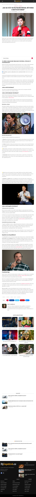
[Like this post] (7, 300)
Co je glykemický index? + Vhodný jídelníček (10, 355)
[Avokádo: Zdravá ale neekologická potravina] (26, 322)
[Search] (33, 1)
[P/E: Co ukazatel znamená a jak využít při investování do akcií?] (10, 322)
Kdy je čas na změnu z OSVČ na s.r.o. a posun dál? (17, 406)
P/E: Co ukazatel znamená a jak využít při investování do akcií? (20, 443)
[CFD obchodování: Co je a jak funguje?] (4, 455)
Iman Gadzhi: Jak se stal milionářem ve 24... (10, 341)
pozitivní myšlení (22, 218)
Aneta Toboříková (14, 11)
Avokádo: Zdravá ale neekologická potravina (26, 328)
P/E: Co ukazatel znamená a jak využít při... (10, 328)
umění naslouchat (19, 246)
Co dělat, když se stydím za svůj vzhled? (30, 475)
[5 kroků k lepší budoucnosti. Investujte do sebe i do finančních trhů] (4, 402)
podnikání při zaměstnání (25, 283)
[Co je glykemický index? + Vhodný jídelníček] (10, 349)
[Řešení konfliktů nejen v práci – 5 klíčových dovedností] (21, 471)
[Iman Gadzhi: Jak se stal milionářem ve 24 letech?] (10, 335)
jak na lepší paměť (25, 151)
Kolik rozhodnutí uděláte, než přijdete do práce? (17, 395)
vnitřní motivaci (11, 97)
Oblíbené (30, 479)
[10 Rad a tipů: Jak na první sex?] (21, 466)
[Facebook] (1, 473)
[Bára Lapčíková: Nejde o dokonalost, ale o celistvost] (26, 335)
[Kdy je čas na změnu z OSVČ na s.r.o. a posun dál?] (4, 407)
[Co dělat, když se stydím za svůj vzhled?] (21, 475)
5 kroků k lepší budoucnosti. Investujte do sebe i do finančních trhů (20, 400)
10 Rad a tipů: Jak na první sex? (29, 464)
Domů (3, 4)
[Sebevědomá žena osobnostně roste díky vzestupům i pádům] (26, 349)
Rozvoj (6, 479)
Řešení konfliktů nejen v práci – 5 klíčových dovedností (30, 470)
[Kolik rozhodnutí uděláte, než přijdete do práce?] (4, 397)
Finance (18, 479)
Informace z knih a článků (22, 275)
